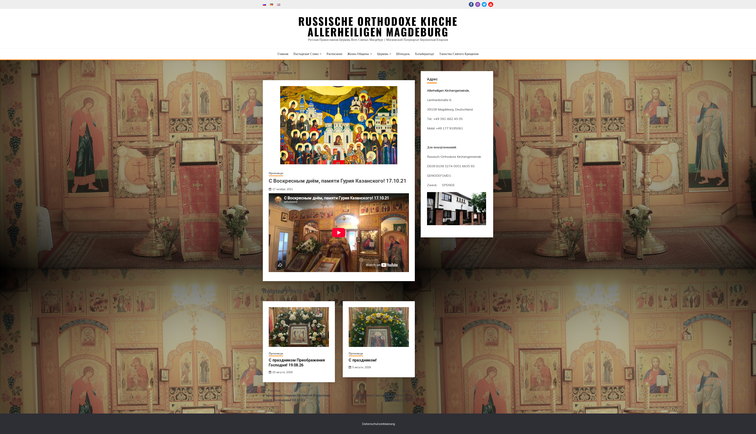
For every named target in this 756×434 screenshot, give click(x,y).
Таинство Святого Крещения (458, 54)
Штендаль (403, 54)
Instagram (477, 4)
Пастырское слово (306, 54)
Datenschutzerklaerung (378, 424)
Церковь (382, 54)
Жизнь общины (358, 54)
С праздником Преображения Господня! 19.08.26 (297, 362)
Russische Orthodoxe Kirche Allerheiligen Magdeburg (378, 26)
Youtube (490, 4)
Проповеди (276, 173)
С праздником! (363, 360)
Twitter (484, 4)
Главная (283, 54)
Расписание (334, 54)
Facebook (471, 4)
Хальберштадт (424, 54)
